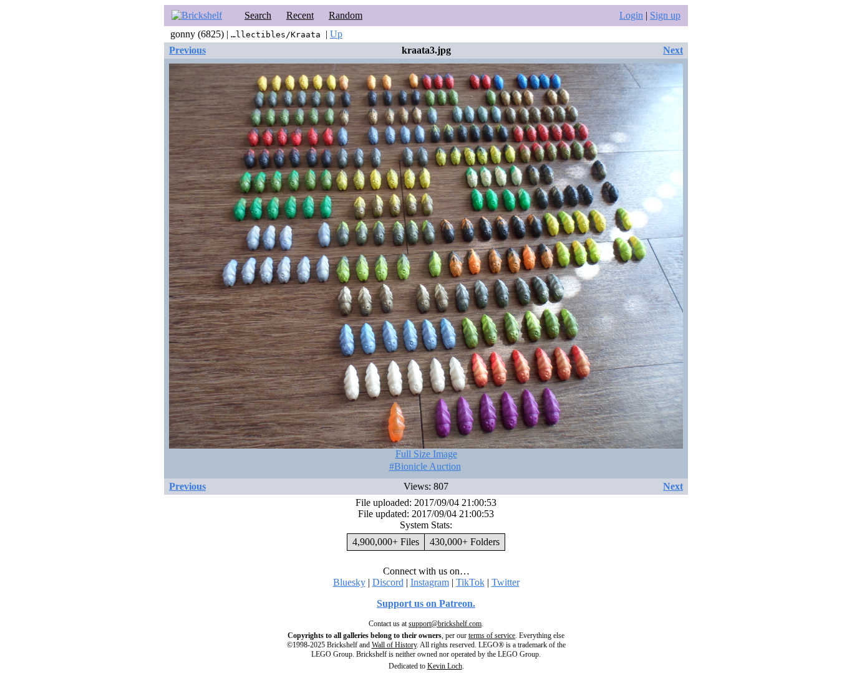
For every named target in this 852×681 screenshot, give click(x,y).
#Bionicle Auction (425, 466)
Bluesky (349, 582)
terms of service (491, 635)
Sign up (665, 15)
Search (257, 15)
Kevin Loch (444, 666)
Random (345, 15)
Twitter (505, 582)
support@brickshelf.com (445, 623)
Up (336, 34)
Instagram (429, 582)
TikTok (470, 582)
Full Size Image (426, 454)
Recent (300, 15)
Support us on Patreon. (426, 603)
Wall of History (394, 645)
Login (631, 15)
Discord (388, 582)
